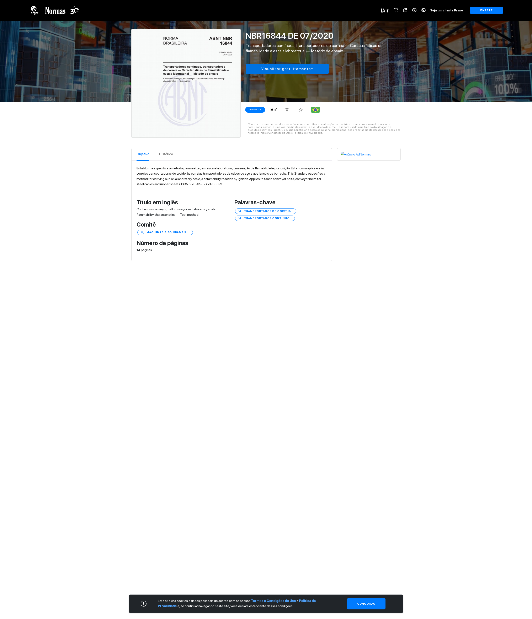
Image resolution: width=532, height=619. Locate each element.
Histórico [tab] (166, 154)
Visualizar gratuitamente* (287, 69)
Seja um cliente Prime (446, 10)
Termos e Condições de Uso (273, 601)
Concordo (366, 603)
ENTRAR (486, 10)
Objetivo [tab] (143, 154)
